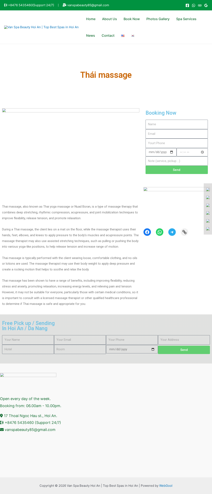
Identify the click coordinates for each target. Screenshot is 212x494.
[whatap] (208, 197)
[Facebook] (187, 5)
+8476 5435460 (20, 5)
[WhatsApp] (193, 5)
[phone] (208, 205)
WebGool (165, 486)
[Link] (184, 232)
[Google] (206, 5)
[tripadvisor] (208, 228)
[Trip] (200, 5)
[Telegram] (172, 232)
